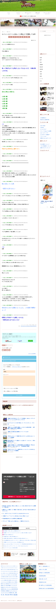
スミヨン (6, 571)
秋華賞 (10, 569)
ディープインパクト (7, 587)
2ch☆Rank (42, 125)
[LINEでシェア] (23, 37)
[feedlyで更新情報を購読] (7, 350)
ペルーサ (9, 567)
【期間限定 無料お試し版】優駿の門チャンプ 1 (47, 202)
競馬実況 (8, 569)
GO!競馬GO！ (43, 117)
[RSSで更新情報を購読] (9, 350)
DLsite (52, 207)
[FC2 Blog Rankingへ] (30, 340)
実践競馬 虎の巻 (42, 582)
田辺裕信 (2, 587)
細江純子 (15, 569)
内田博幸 (2, 589)
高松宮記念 (7, 583)
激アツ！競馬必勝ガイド (44, 566)
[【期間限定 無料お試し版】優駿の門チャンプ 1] (47, 192)
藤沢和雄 (12, 569)
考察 (41, 74)
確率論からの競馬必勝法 (44, 572)
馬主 (41, 62)
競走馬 (4, 345)
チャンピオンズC (13, 578)
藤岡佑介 (5, 580)
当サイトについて (4, 600)
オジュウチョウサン (5, 569)
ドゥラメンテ (15, 567)
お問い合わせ (19, 600)
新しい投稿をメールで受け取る (11, 391)
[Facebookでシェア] (15, 37)
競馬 (15, 589)
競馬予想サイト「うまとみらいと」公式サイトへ (19, 496)
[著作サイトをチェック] (3, 350)
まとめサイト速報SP (45, 134)
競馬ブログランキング (45, 147)
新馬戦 (2, 585)
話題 (41, 57)
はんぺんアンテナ (44, 132)
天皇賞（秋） (12, 592)
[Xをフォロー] (5, 350)
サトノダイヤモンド (11, 571)
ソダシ (10, 578)
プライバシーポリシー (17, 366)
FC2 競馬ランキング (44, 144)
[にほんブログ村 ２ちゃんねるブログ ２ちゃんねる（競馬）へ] (19, 340)
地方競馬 (10, 580)
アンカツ (7, 567)
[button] (28, 37)
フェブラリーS (13, 580)
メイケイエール (8, 589)
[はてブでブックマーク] (19, 37)
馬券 (41, 76)
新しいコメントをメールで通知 (11, 388)
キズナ (4, 585)
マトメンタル (43, 136)
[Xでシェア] (10, 37)
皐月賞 (15, 594)
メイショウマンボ (14, 585)
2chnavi (42, 127)
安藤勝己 (9, 585)
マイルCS (9, 576)
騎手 (41, 59)
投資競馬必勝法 (42, 575)
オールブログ (43, 129)
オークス (7, 578)
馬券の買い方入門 (43, 579)
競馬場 (41, 69)
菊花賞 (13, 589)
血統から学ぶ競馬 (43, 569)
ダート (8, 571)
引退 (5, 589)
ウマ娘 (2, 576)
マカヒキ (4, 583)
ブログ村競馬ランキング (45, 146)
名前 (4, 369)
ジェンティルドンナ (5, 592)
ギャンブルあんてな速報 (45, 131)
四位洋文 (15, 571)
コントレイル (3, 571)
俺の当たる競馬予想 (44, 119)
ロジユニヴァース (12, 567)
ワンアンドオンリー (13, 590)
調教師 (41, 64)
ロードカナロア (13, 576)
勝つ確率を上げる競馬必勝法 (45, 585)
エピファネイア (4, 578)
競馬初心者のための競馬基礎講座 (46, 588)
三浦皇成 (7, 590)
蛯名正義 (7, 594)
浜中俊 (7, 585)
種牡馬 (2, 583)
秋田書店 (42, 203)
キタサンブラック (14, 587)
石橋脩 (1, 569)
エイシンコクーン (9, 345)
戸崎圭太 (11, 594)
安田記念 (3, 590)
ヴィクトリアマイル (14, 583)
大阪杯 (7, 576)
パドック (3, 580)
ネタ (41, 81)
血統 (41, 71)
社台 (5, 576)
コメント (5, 374)
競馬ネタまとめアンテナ (45, 138)
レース (41, 78)
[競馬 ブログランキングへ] (8, 340)
